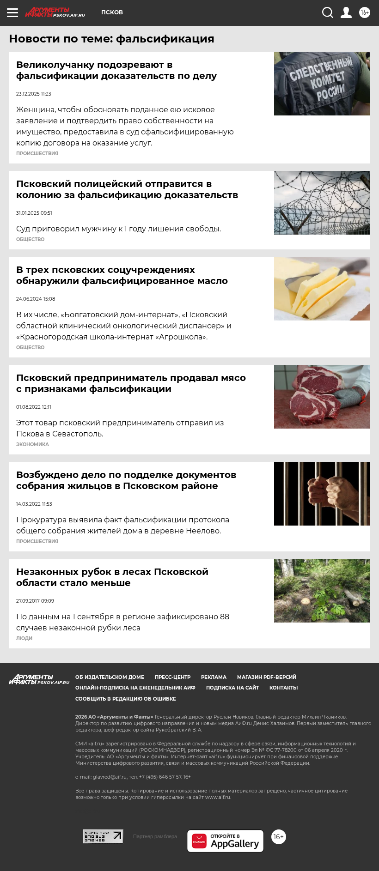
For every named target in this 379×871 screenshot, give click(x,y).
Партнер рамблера (155, 836)
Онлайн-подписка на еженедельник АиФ (135, 688)
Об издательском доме (109, 677)
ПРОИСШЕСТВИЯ (37, 153)
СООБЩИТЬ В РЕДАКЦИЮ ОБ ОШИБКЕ (125, 699)
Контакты (283, 688)
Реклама (213, 677)
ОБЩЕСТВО (30, 239)
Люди (24, 638)
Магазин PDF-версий (266, 677)
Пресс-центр (172, 677)
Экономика (32, 444)
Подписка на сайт (232, 688)
